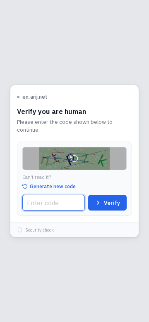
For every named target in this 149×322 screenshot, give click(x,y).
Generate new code (53, 186)
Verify (112, 202)
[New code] (74, 158)
